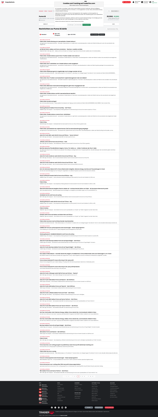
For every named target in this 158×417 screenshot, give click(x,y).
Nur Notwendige (78, 24)
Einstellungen (71, 24)
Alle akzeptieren (86, 24)
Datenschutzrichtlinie (79, 21)
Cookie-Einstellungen (69, 19)
